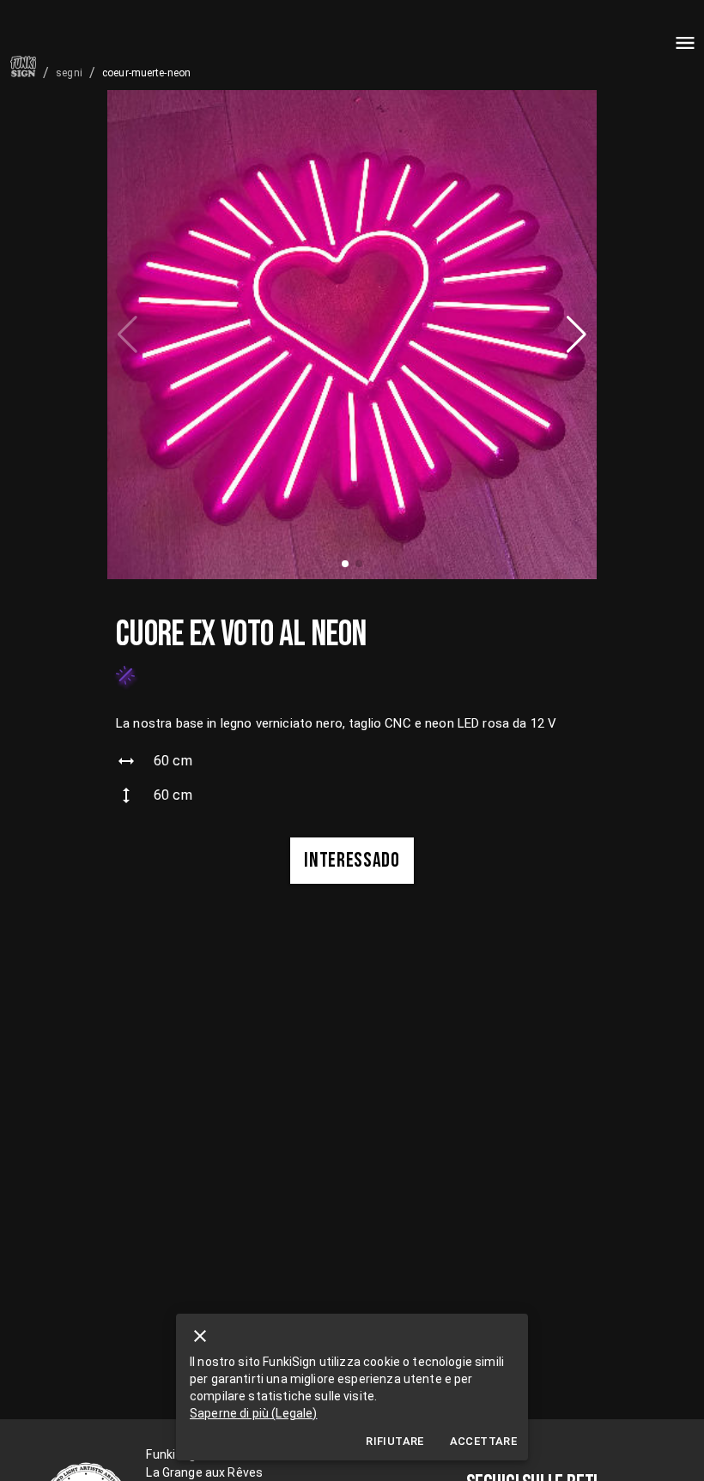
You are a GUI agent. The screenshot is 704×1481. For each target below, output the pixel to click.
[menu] (685, 43)
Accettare (483, 1441)
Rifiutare (394, 1441)
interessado (352, 860)
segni (69, 73)
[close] (200, 1336)
